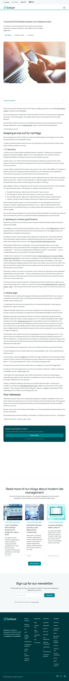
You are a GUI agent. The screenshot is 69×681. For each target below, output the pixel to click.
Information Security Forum (29, 386)
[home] (9, 7)
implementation (27, 125)
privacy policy (35, 602)
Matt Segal (8, 35)
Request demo (34, 435)
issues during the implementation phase (43, 241)
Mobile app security (24, 321)
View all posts (34, 563)
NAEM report (54, 228)
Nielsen (23, 357)
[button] (64, 8)
